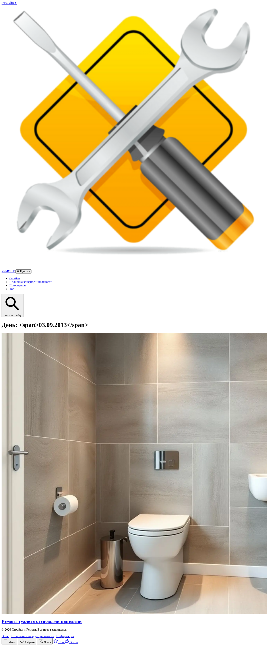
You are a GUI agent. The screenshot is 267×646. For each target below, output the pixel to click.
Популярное (17, 285)
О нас (5, 636)
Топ (11, 288)
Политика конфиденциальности (30, 281)
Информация (65, 636)
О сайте (14, 278)
